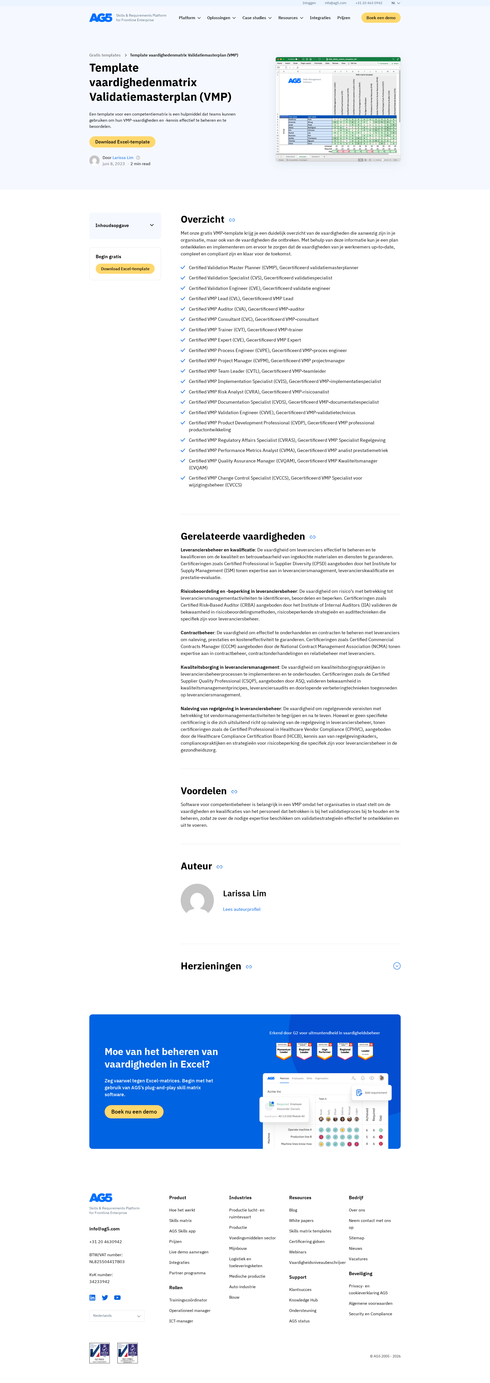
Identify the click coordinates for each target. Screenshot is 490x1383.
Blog (293, 1209)
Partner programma (187, 1272)
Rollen (176, 1287)
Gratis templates (105, 55)
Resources (300, 1197)
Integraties (179, 1262)
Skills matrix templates (310, 1230)
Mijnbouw (238, 1248)
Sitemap (356, 1237)
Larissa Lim (123, 157)
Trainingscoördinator (188, 1299)
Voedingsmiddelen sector (252, 1237)
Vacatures (358, 1258)
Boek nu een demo (134, 1111)
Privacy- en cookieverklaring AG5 (368, 1289)
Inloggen (309, 3)
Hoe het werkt (182, 1209)
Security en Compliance (370, 1313)
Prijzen (175, 1241)
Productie (238, 1227)
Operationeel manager (190, 1310)
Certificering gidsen (307, 1241)
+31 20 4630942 (105, 1241)
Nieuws (355, 1248)
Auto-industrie (242, 1286)
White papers (301, 1220)
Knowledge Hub (303, 1299)
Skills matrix (180, 1220)
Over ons (357, 1209)
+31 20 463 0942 (369, 3)
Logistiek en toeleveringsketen (245, 1262)
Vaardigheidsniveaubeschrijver (315, 1262)
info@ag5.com (335, 3)
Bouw (234, 1297)
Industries (240, 1197)
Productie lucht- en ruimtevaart (246, 1213)
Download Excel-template (122, 142)
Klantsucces (300, 1289)
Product (177, 1197)
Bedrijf (356, 1197)
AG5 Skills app (182, 1230)
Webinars (298, 1251)
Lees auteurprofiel (242, 909)
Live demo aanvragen (189, 1251)
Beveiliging (360, 1273)
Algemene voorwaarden (371, 1303)
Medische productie (247, 1276)
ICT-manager (181, 1320)
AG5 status (299, 1320)
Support (298, 1277)
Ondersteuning (302, 1310)
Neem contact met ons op (370, 1224)
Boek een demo (381, 17)
